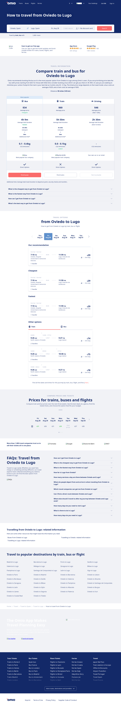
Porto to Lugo (65, 562)
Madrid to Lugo (12, 562)
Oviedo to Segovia (40, 592)
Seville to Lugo (92, 562)
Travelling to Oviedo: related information (75, 537)
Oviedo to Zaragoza (14, 583)
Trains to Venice (13, 668)
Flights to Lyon (55, 665)
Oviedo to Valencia (67, 579)
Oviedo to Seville (39, 579)
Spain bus (32, 662)
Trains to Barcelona (14, 674)
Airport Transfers (99, 671)
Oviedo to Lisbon (93, 575)
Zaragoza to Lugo (66, 566)
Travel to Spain (25, 606)
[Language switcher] (80, 3)
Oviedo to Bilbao (39, 583)
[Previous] (31, 419)
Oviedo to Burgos (93, 587)
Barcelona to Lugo (40, 562)
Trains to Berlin (13, 671)
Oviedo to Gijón (39, 587)
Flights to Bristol (56, 674)
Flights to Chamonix (57, 662)
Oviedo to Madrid (40, 575)
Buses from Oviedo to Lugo (17, 537)
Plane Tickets (55, 658)
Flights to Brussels (57, 668)
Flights (33, 3)
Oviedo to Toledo (40, 596)
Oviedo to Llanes (13, 592)
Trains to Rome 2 (13, 662)
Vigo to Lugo (91, 570)
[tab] (44, 327)
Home (9, 606)
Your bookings (92, 3)
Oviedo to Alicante (93, 579)
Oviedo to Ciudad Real (15, 596)
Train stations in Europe (102, 665)
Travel (16, 606)
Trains (21, 3)
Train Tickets (12, 658)
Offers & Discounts (100, 668)
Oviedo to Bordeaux (14, 579)
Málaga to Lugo (39, 566)
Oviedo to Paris (12, 575)
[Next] (89, 236)
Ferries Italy (76, 671)
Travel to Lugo (38, 606)
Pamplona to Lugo (13, 570)
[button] (56, 28)
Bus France (33, 665)
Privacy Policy (50, 700)
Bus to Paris (33, 671)
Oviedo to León (12, 587)
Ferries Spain (76, 668)
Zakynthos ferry (78, 674)
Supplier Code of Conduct (68, 700)
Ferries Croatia (77, 665)
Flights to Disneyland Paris (60, 671)
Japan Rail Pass (98, 662)
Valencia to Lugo (13, 566)
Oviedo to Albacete (67, 587)
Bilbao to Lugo (92, 566)
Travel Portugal (99, 674)
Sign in (112, 3)
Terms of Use (38, 700)
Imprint (27, 700)
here (86, 383)
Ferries (40, 3)
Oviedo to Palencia (67, 592)
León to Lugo (65, 570)
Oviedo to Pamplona (67, 583)
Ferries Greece (77, 662)
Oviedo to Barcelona (67, 575)
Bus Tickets (33, 658)
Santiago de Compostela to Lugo (45, 570)
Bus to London (34, 668)
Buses (27, 3)
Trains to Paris (12, 665)
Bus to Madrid (34, 674)
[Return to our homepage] (13, 3)
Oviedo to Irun (92, 592)
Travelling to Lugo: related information (21, 541)
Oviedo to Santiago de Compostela (99, 583)
